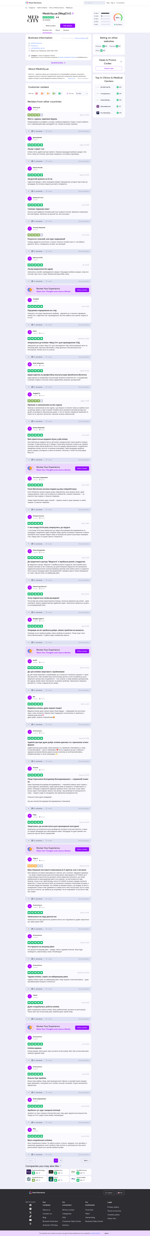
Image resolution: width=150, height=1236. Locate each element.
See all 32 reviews (57, 63)
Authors (65, 1225)
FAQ (64, 1217)
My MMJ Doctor (82, 1170)
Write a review (51, 26)
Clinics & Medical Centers (56, 7)
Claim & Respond (80, 38)
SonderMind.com (37, 1177)
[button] (81, 93)
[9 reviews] (61, 1173)
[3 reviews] (84, 1180)
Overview (89, 1210)
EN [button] (121, 1193)
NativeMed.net (106, 106)
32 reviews (46, 20)
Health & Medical (42, 7)
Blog (108, 3)
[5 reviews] (39, 1180)
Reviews (66, 30)
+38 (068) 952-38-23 (38, 48)
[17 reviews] (61, 1180)
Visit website (67, 26)
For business (120, 3)
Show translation (83, 78)
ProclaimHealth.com (106, 113)
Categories (32, 7)
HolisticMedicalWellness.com (106, 100)
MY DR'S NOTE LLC (106, 87)
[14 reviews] (39, 1173)
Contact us (47, 1213)
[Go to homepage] (26, 7)
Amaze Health (81, 1177)
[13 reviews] (84, 1173)
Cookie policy (95, 1233)
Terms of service (114, 1211)
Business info (47, 30)
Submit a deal (108, 68)
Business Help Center (94, 1221)
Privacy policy (113, 1207)
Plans (87, 1213)
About (57, 30)
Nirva (56, 1177)
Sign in (113, 3)
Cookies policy (113, 1215)
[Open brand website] (73, 13)
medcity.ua (34, 46)
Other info (111, 1218)
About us (46, 1210)
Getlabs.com (58, 1170)
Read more (71, 78)
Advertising (90, 1217)
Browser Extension (50, 1221)
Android (46, 1225)
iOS (52, 1225)
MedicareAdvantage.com (39, 1170)
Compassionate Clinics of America (106, 94)
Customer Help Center (71, 1221)
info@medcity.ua (36, 43)
